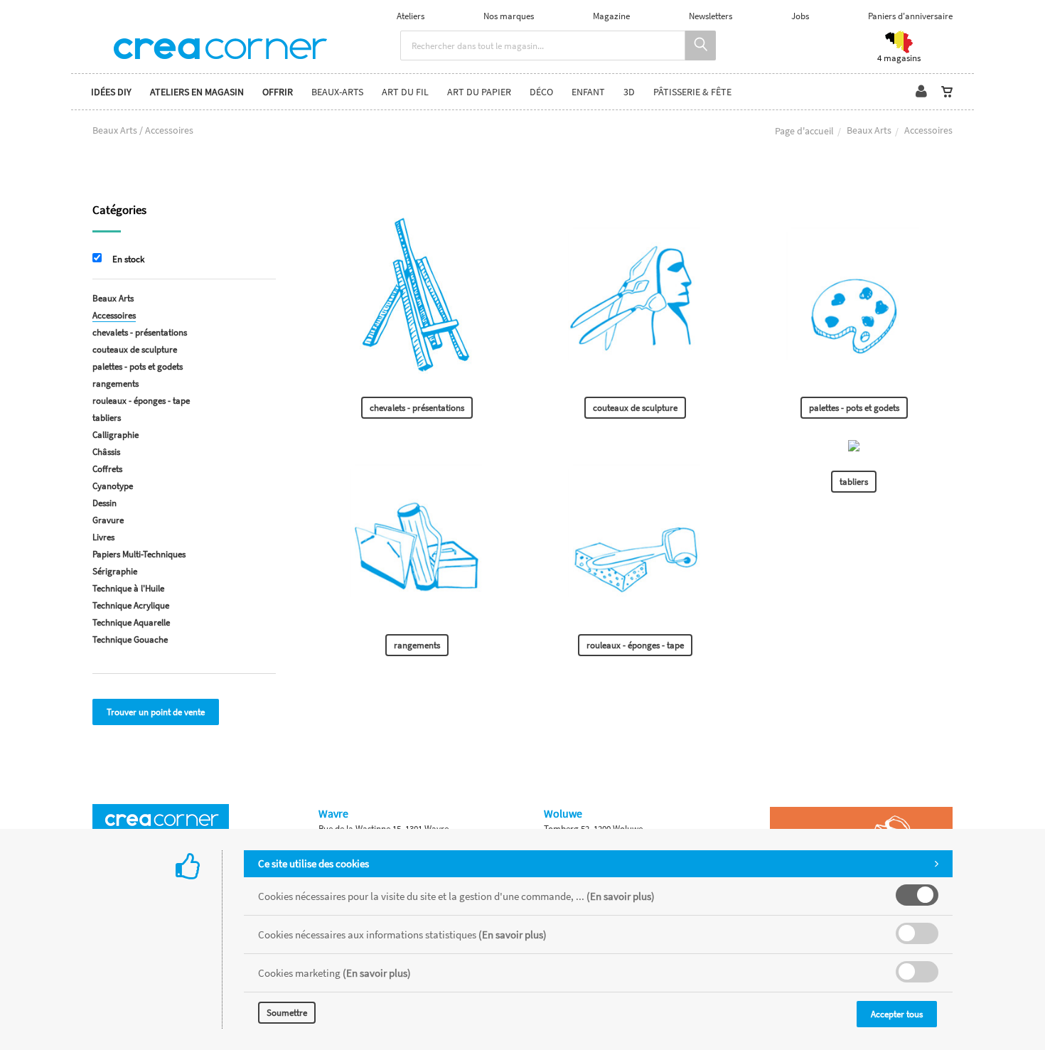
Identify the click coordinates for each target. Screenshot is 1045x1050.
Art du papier (479, 91)
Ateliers (410, 16)
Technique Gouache (130, 639)
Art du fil (405, 91)
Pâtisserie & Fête (692, 91)
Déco (541, 91)
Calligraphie (115, 435)
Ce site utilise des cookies (313, 863)
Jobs (800, 16)
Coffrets (107, 469)
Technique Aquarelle (131, 622)
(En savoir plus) (620, 896)
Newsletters (710, 16)
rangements (417, 645)
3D (629, 91)
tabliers (854, 482)
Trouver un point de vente (156, 712)
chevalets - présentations (417, 408)
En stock (128, 259)
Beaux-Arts (337, 91)
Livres (103, 537)
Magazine (611, 16)
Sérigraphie (114, 571)
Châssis (106, 452)
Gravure (108, 520)
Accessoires (114, 315)
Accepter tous (897, 1014)
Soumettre (287, 1013)
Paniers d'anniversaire (910, 16)
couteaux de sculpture (635, 408)
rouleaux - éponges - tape (635, 645)
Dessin (104, 503)
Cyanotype (112, 486)
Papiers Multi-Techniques (139, 554)
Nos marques (508, 16)
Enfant (588, 91)
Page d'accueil (804, 130)
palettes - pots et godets (854, 408)
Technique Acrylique (130, 605)
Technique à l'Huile (128, 588)
